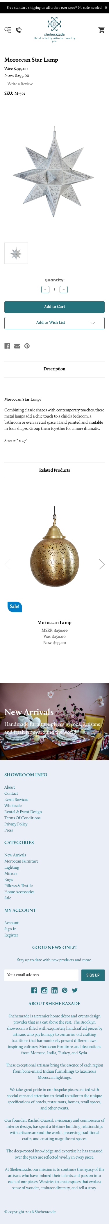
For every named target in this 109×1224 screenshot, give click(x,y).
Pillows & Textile (18, 886)
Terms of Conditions (22, 818)
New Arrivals (15, 855)
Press (8, 830)
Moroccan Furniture (21, 861)
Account (11, 923)
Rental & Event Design (23, 812)
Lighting (11, 867)
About (9, 787)
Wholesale (13, 806)
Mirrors (10, 874)
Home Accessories (19, 892)
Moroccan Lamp (54, 623)
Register (11, 935)
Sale (7, 898)
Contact (11, 794)
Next (102, 564)
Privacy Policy (15, 824)
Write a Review (20, 84)
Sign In (10, 929)
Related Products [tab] (54, 470)
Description (54, 369)
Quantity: (54, 280)
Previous (7, 564)
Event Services (16, 800)
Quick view (54, 554)
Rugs (8, 880)
